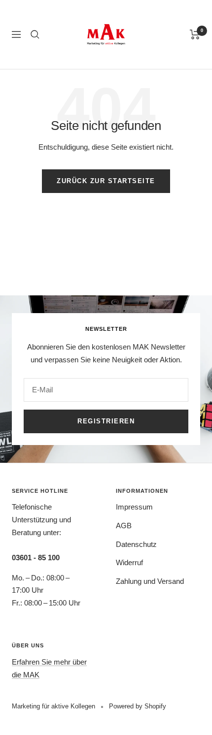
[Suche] (35, 34)
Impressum (134, 507)
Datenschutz (136, 544)
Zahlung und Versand (150, 581)
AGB (124, 525)
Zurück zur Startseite (106, 181)
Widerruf (129, 562)
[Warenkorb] (195, 34)
